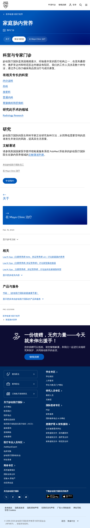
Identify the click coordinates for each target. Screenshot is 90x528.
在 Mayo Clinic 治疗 (37, 39)
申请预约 (10, 181)
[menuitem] (7, 39)
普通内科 (8, 97)
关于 (7, 39)
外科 (5, 86)
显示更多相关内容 (11, 275)
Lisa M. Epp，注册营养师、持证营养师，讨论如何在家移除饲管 (32, 269)
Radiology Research (13, 115)
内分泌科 (8, 80)
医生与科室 (19, 39)
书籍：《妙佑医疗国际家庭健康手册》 (21, 293)
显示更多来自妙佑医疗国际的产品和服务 (22, 299)
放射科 (7, 91)
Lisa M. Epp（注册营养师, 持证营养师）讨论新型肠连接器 (29, 263)
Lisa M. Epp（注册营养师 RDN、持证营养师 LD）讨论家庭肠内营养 (34, 257)
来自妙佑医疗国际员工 (13, 164)
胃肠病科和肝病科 (13, 102)
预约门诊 (10, 30)
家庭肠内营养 (18, 23)
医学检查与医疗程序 (14, 14)
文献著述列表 (36, 154)
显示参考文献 (9, 239)
